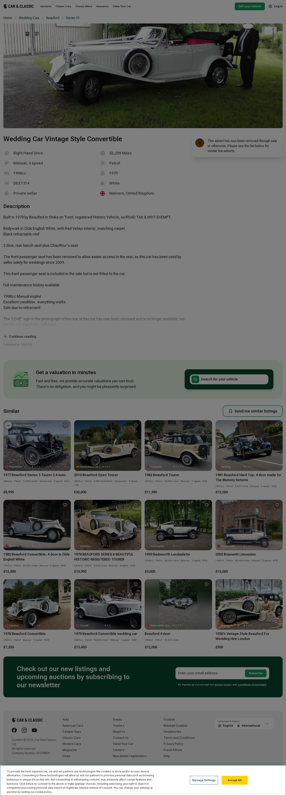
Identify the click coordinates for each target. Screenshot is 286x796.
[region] (143, 780)
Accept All (235, 780)
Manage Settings (204, 780)
